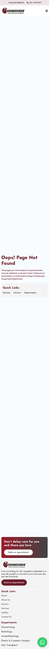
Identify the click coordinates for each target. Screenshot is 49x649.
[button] (47, 11)
